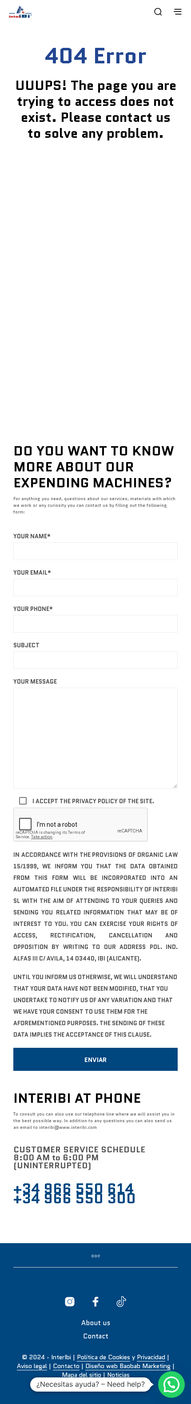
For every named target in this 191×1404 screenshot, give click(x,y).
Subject (26, 645)
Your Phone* (33, 609)
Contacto (66, 1366)
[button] (171, 1384)
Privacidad (151, 1357)
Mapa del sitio (81, 1375)
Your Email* (32, 572)
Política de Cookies (103, 1357)
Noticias (118, 1375)
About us (95, 1323)
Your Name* (32, 536)
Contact (95, 1336)
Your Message (35, 681)
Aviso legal (32, 1366)
